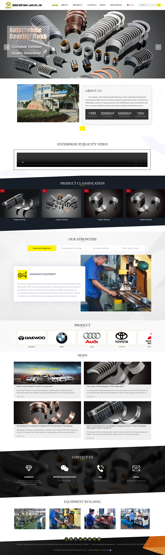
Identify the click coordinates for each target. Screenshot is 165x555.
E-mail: (93, 544)
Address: (20, 544)
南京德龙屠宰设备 (82, 552)
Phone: (119, 544)
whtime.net (105, 550)
